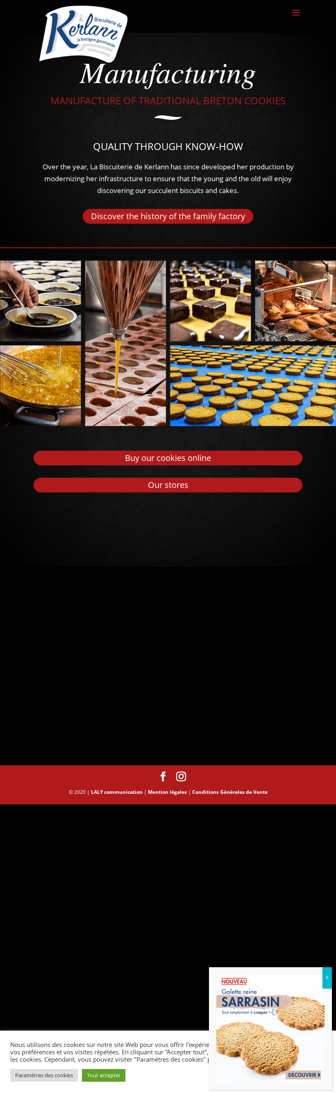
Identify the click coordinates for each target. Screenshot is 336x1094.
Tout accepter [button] (103, 1075)
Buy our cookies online (168, 457)
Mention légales (167, 791)
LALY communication (117, 791)
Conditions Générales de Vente (230, 791)
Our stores (168, 484)
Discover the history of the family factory (168, 216)
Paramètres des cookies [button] (44, 1075)
